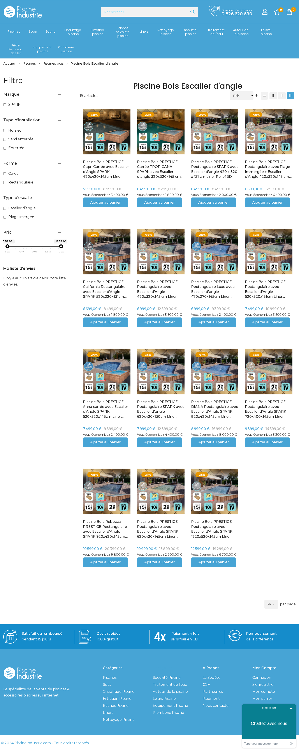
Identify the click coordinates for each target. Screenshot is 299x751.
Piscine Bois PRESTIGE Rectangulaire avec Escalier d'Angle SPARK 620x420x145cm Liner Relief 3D (157, 529)
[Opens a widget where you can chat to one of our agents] (269, 725)
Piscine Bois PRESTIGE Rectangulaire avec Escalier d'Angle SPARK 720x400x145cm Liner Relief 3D (265, 409)
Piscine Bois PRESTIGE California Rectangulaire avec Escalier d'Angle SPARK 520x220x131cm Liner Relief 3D (104, 289)
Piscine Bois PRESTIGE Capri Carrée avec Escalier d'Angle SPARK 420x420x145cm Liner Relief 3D (106, 169)
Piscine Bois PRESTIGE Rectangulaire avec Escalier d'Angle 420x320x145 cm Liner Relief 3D (157, 289)
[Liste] (264, 96)
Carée (13, 173)
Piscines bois (53, 63)
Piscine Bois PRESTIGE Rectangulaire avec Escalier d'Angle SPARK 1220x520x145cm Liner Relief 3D (211, 529)
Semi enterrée (20, 139)
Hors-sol (15, 130)
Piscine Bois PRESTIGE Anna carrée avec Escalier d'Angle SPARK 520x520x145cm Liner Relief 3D (105, 409)
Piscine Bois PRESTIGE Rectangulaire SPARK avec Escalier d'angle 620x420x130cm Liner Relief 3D (160, 409)
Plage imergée (20, 217)
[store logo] (22, 11)
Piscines (30, 63)
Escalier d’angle (21, 208)
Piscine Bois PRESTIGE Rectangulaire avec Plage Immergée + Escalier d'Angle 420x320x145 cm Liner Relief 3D (267, 169)
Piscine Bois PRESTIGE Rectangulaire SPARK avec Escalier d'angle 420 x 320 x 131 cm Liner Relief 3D (214, 169)
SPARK (13, 104)
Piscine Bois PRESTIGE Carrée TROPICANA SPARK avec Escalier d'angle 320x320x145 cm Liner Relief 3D (159, 169)
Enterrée (15, 148)
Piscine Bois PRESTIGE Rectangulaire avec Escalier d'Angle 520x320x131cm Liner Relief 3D (265, 289)
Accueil (9, 63)
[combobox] (149, 12)
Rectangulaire (20, 182)
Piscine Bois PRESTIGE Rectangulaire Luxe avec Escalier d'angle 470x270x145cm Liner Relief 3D (212, 289)
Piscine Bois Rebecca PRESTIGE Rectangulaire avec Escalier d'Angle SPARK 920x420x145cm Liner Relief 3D (105, 529)
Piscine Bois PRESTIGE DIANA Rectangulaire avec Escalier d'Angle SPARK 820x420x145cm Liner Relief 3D (214, 409)
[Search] (192, 12)
